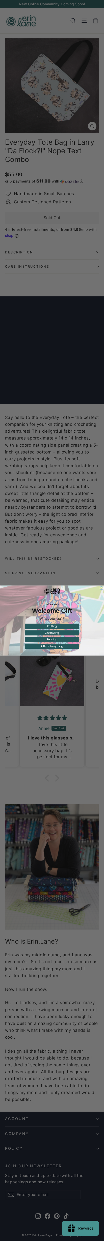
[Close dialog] (101, 588)
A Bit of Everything (52, 646)
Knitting (52, 626)
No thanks (52, 653)
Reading (52, 639)
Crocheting (52, 633)
